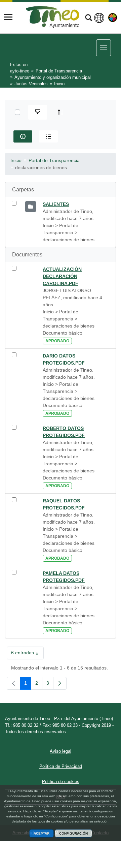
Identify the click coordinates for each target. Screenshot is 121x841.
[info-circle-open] (22, 136)
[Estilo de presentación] (48, 136)
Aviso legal (60, 751)
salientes (56, 204)
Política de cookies (60, 781)
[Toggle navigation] (8, 17)
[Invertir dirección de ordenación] (60, 112)
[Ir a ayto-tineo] (53, 17)
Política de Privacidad (60, 766)
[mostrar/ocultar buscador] (88, 18)
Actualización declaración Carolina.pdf (62, 276)
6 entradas (27, 654)
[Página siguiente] (60, 683)
